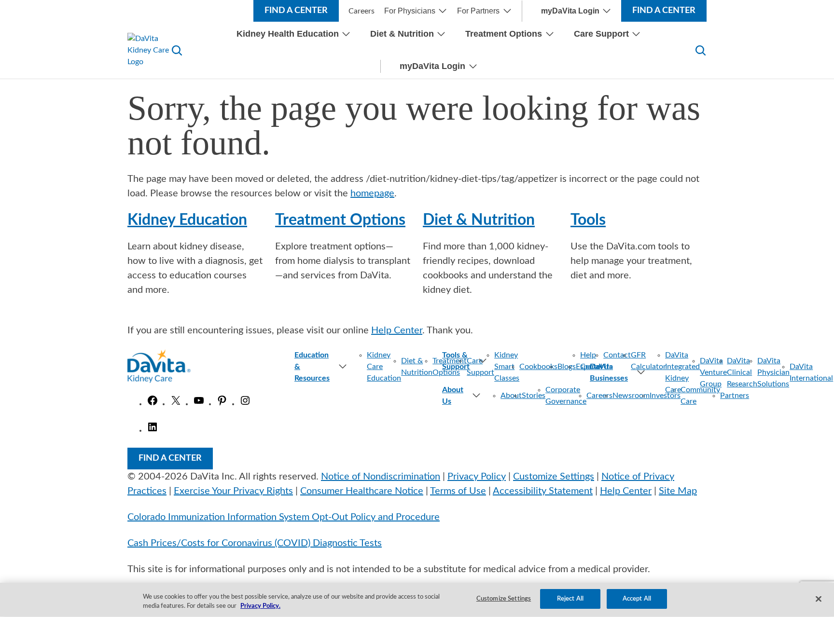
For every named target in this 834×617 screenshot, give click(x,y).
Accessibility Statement (543, 491)
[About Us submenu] (472, 395)
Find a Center (296, 10)
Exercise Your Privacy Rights (233, 491)
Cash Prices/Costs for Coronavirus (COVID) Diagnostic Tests (254, 543)
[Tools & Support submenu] (515, 361)
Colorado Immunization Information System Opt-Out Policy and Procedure (283, 517)
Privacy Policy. (260, 606)
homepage (372, 193)
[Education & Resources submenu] (339, 366)
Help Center (396, 330)
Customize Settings (553, 476)
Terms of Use (458, 491)
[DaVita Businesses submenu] (637, 372)
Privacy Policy (476, 476)
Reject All (570, 599)
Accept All (637, 599)
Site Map (678, 491)
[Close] (818, 598)
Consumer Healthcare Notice (361, 491)
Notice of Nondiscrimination (380, 476)
